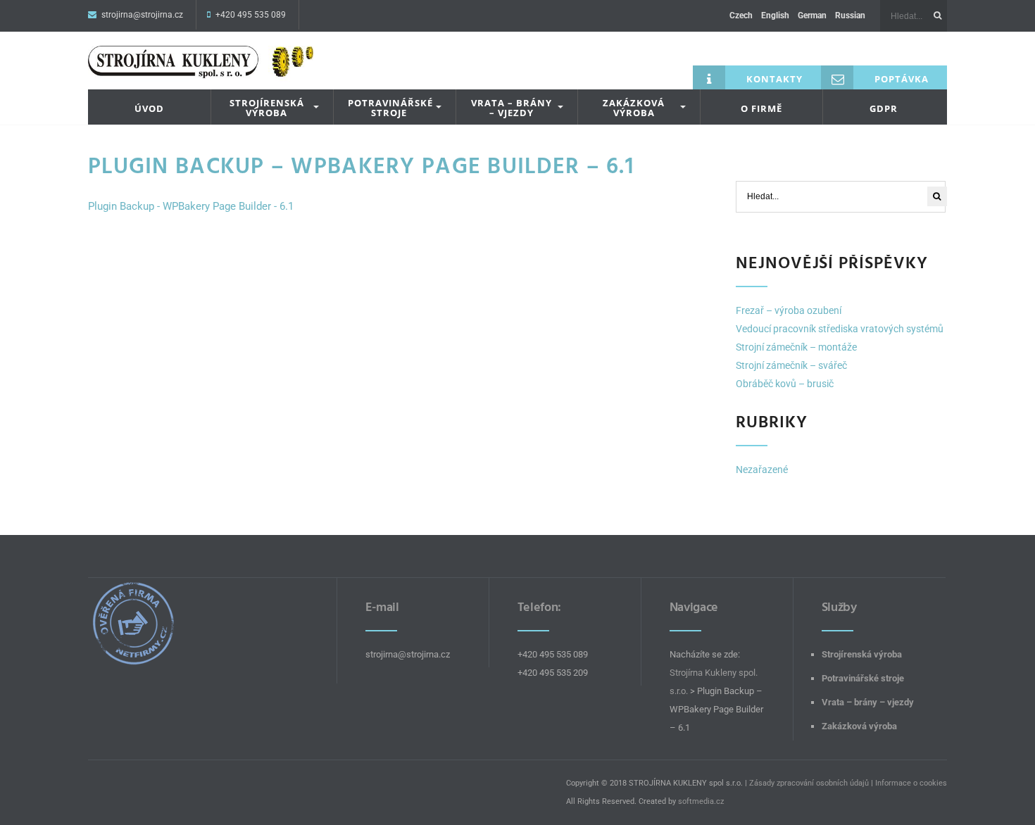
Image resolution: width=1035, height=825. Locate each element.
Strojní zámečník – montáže (796, 347)
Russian (850, 15)
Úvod (149, 108)
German (812, 15)
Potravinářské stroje (390, 108)
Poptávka (901, 79)
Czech (741, 15)
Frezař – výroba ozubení (788, 310)
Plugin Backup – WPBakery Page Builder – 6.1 (361, 166)
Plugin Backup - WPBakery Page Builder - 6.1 (191, 206)
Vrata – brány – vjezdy (511, 108)
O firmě (761, 108)
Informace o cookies (911, 783)
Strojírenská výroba (267, 108)
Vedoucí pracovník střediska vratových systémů (839, 328)
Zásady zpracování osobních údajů (809, 783)
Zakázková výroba (634, 108)
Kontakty (774, 79)
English (775, 15)
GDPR (884, 108)
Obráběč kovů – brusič (785, 383)
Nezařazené (762, 469)
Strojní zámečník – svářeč (791, 365)
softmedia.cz (701, 801)
